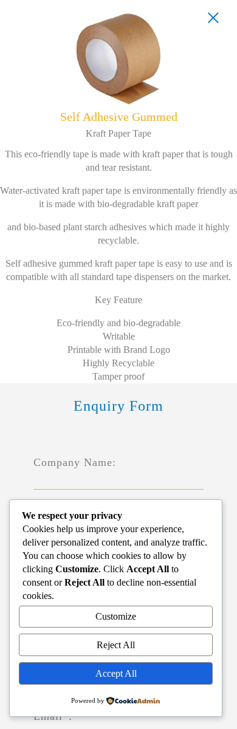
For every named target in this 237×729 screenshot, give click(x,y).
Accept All (116, 673)
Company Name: (74, 462)
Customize (115, 616)
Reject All (116, 645)
